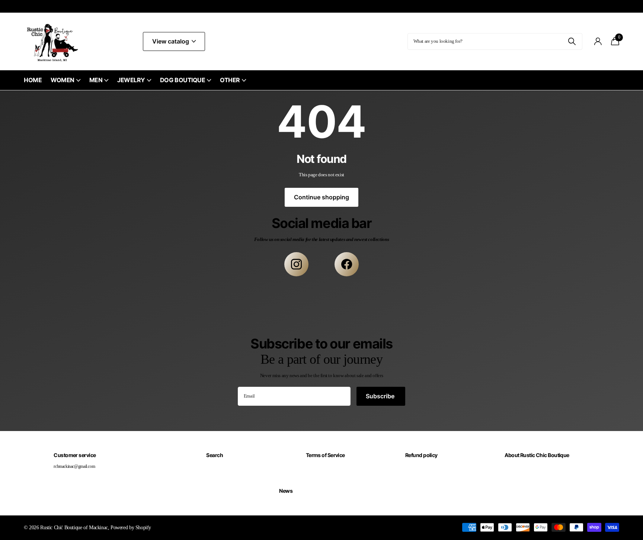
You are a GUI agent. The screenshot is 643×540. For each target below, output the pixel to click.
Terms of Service (325, 455)
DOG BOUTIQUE (182, 80)
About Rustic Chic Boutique (537, 455)
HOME (33, 80)
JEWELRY (131, 80)
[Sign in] (598, 41)
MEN (96, 80)
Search (214, 455)
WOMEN (62, 80)
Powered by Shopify (131, 527)
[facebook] (347, 264)
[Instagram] (296, 264)
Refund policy (421, 455)
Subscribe (381, 396)
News (285, 491)
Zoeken (572, 41)
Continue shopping (321, 197)
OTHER (230, 80)
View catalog (171, 41)
